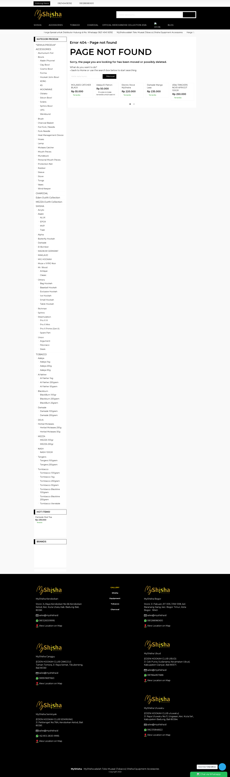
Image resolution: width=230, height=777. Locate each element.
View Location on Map (50, 635)
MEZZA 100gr (46, 440)
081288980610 (86, 3)
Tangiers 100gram (49, 460)
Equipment (115, 608)
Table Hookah (47, 304)
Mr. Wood (42, 267)
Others (41, 280)
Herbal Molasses (46, 424)
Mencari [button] (110, 76)
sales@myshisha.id (48, 625)
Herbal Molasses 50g (50, 431)
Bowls (41, 57)
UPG (42, 110)
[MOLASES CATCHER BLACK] (81, 94)
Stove (41, 176)
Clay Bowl (45, 65)
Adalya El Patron (104, 108)
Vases (40, 184)
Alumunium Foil (45, 53)
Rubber (42, 168)
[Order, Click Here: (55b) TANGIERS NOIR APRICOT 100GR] (193, 103)
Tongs (41, 180)
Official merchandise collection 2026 (124, 25)
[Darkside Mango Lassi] (157, 94)
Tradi (42, 230)
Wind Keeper (44, 188)
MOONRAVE (46, 89)
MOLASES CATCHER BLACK (81, 109)
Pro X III (44, 320)
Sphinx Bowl (46, 106)
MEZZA (41, 436)
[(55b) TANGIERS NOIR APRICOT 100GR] (182, 94)
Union (41, 337)
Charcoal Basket (46, 123)
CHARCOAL (92, 25)
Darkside (42, 243)
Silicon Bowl (46, 98)
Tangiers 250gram (49, 464)
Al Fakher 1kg (46, 378)
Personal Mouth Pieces (49, 160)
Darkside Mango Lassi (155, 109)
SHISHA (37, 25)
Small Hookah (47, 300)
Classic (43, 275)
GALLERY (114, 597)
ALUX (42, 217)
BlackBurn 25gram (49, 403)
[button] (189, 14)
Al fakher (42, 374)
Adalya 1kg (45, 362)
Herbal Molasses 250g (50, 427)
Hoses (41, 139)
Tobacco (115, 614)
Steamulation (44, 317)
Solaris (43, 102)
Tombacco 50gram (49, 485)
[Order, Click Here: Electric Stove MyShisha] (142, 103)
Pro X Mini (45, 324)
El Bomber (43, 247)
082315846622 (155, 739)
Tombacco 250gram (50, 481)
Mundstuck (43, 156)
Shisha (115, 603)
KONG (43, 81)
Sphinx (41, 313)
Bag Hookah (46, 283)
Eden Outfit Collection (48, 197)
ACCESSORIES (56, 25)
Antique (44, 271)
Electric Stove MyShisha (128, 109)
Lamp (41, 143)
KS (41, 85)
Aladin (41, 214)
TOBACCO (75, 25)
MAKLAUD (43, 255)
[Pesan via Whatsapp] (186, 3)
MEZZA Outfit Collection (49, 202)
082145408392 (65, 3)
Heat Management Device (50, 135)
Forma (43, 73)
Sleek (42, 349)
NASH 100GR (46, 452)
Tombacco (43, 469)
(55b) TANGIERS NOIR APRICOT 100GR (180, 111)
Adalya (41, 358)
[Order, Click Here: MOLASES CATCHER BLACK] (91, 103)
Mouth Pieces (44, 152)
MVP (42, 226)
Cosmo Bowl (46, 69)
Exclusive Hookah (48, 291)
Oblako (43, 93)
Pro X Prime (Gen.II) (49, 328)
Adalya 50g (45, 370)
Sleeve (41, 172)
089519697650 (46, 688)
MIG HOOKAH (45, 259)
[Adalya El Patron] (106, 94)
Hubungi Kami (42, 3)
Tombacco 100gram (50, 473)
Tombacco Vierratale (50, 503)
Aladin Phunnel (47, 60)
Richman (42, 308)
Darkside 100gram (49, 411)
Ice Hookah (45, 296)
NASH (41, 449)
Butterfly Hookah (46, 239)
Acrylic (41, 210)
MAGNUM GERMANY (48, 251)
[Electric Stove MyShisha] (132, 94)
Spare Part (45, 333)
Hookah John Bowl (49, 77)
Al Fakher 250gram (49, 382)
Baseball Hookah (48, 287)
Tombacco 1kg (47, 477)
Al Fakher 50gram (48, 386)
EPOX (43, 222)
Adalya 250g (46, 366)
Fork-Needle (44, 131)
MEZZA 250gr (46, 444)
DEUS (41, 420)
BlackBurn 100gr (48, 395)
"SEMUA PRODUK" (46, 45)
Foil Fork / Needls (46, 127)
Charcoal (115, 619)
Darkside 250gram (49, 415)
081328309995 (47, 630)
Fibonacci (44, 345)
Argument (45, 341)
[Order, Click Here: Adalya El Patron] (117, 103)
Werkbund (45, 114)
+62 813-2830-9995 (49, 745)
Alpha (41, 234)
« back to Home (78, 70)
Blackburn (43, 391)
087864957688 (155, 685)
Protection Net (45, 164)
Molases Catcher (46, 147)
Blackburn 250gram (49, 399)
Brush (41, 119)
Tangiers (42, 457)
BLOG (171, 25)
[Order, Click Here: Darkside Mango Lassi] (167, 103)
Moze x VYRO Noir (47, 263)
